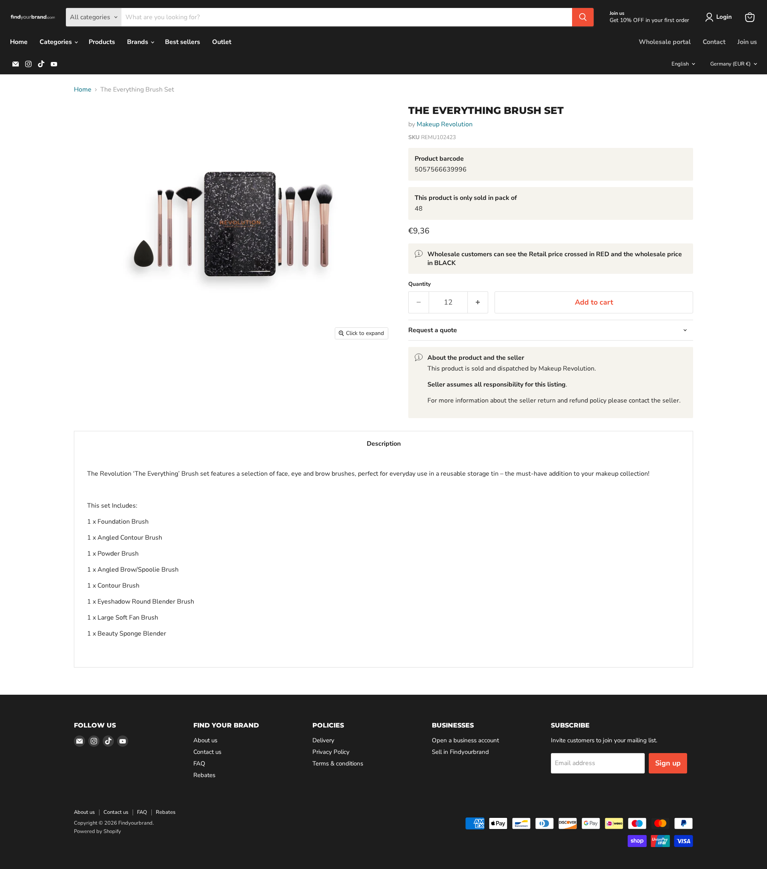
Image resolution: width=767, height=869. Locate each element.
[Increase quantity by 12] (478, 302)
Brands (138, 42)
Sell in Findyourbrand (460, 752)
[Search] (583, 17)
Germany (730, 64)
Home (19, 42)
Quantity (419, 284)
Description (384, 443)
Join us (747, 42)
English (680, 64)
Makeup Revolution (445, 124)
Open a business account (465, 740)
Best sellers (182, 42)
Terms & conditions (337, 763)
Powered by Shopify (97, 831)
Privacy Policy (331, 752)
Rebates (204, 775)
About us (205, 740)
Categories (57, 42)
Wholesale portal (665, 42)
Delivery (323, 740)
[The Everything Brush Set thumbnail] (89, 121)
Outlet (221, 42)
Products (102, 42)
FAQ (199, 763)
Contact (714, 42)
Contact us (207, 752)
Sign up (668, 763)
